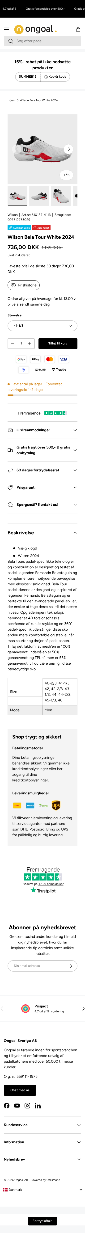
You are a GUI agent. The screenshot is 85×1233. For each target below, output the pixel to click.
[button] (78, 29)
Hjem (11, 100)
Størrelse (14, 315)
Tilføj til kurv (58, 343)
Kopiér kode (57, 77)
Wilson (13, 215)
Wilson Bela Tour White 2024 (39, 100)
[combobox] (42, 41)
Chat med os (20, 1090)
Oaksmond (53, 1180)
